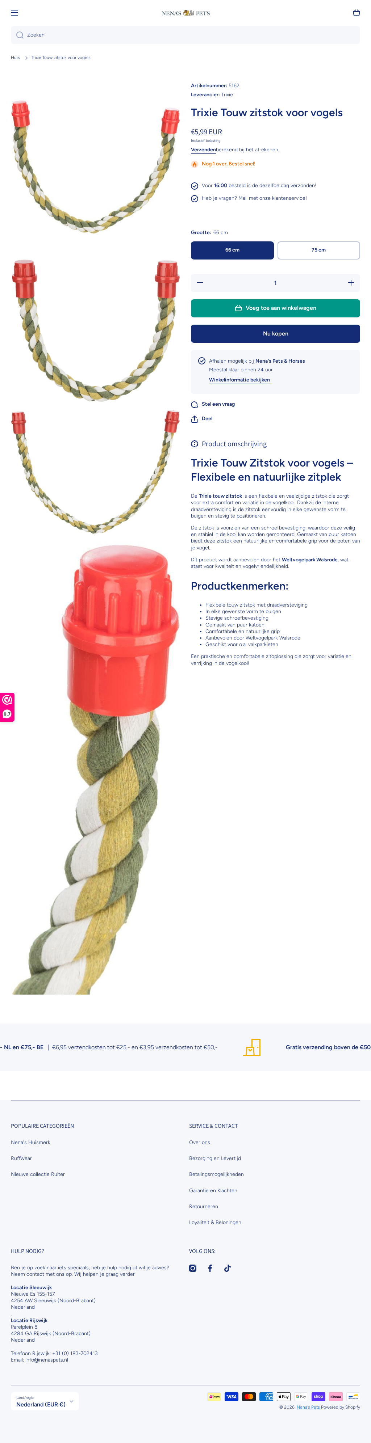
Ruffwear (21, 1158)
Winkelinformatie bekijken (239, 380)
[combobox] (185, 35)
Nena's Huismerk (30, 1142)
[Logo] (185, 13)
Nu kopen (275, 333)
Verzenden (203, 150)
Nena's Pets (309, 1407)
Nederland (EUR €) (41, 1404)
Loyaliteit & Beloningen (215, 1222)
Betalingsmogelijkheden (216, 1174)
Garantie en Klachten (213, 1190)
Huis (15, 57)
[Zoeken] (17, 35)
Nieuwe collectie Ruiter (38, 1174)
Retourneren (203, 1206)
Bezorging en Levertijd (215, 1158)
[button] (201, 419)
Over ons (199, 1142)
